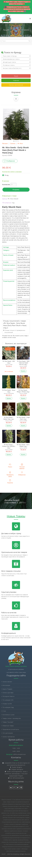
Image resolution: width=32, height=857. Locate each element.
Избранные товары (8, 726)
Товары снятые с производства (11, 718)
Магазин (5, 143)
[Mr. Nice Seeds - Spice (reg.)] (8, 381)
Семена (12, 143)
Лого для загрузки (7, 733)
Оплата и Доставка (7, 693)
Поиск (10, 467)
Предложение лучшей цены (10, 729)
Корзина (10, 483)
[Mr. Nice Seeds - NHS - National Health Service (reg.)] (23, 353)
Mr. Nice (20, 143)
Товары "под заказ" (7, 722)
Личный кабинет (22, 467)
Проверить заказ (10, 475)
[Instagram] (21, 787)
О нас (4, 711)
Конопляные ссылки (8, 715)
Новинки (16, 80)
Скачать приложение (16, 85)
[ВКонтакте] (10, 787)
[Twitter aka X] (17, 787)
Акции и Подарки (7, 689)
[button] (16, 99)
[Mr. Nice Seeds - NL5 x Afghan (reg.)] (23, 436)
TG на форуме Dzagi (8, 707)
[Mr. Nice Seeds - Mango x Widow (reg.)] (23, 381)
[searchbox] (16, 41)
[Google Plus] (14, 787)
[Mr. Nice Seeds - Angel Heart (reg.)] (23, 409)
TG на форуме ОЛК (7, 700)
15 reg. (7, 175)
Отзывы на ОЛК (7, 704)
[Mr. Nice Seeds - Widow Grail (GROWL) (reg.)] (8, 436)
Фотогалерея (6, 685)
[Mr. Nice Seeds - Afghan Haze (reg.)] (8, 409)
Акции (16, 76)
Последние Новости (8, 696)
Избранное (22, 475)
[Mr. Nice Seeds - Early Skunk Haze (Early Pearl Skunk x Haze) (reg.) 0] (16, 124)
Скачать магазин (7, 682)
